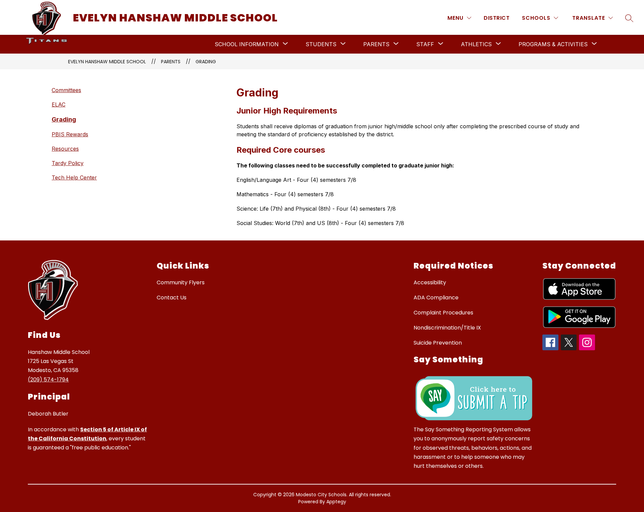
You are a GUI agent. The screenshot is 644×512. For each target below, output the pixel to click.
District (496, 18)
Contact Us (171, 297)
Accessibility (430, 282)
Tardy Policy (68, 163)
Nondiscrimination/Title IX (447, 328)
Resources (65, 148)
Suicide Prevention (438, 343)
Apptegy (336, 501)
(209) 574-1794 (48, 379)
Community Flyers (181, 282)
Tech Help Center (74, 177)
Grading (206, 61)
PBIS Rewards (70, 134)
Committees (66, 90)
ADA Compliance (436, 297)
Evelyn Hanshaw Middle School (107, 61)
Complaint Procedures (443, 312)
